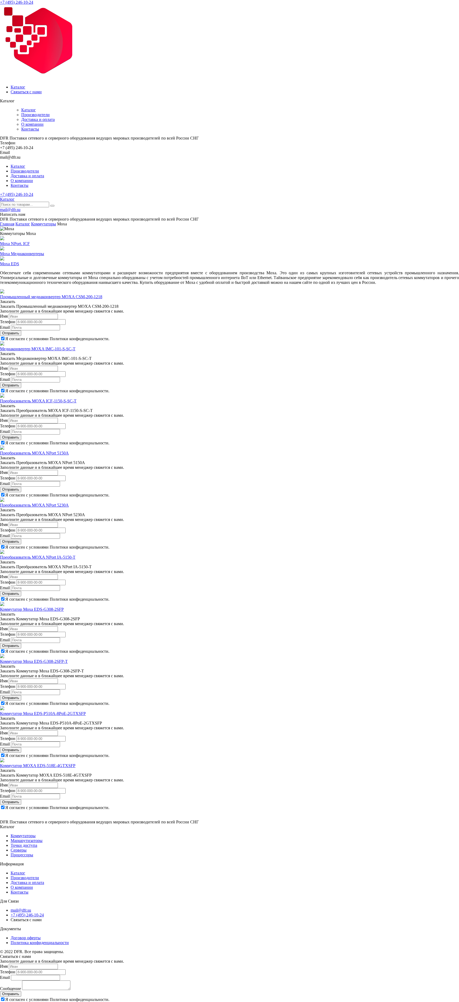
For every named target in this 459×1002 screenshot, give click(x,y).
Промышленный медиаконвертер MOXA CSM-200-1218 (51, 296)
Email (5, 327)
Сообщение (10, 988)
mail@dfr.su (10, 209)
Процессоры (22, 855)
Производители (35, 114)
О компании (32, 124)
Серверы (19, 850)
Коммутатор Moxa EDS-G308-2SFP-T (34, 661)
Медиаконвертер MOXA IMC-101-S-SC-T (37, 349)
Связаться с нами (26, 92)
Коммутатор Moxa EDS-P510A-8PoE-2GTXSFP (43, 713)
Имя (4, 316)
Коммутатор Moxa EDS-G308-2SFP (32, 609)
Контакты (30, 129)
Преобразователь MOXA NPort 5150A (34, 453)
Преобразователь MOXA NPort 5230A (34, 505)
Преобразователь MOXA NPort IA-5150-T (37, 557)
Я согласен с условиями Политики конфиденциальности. (57, 338)
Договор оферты (26, 938)
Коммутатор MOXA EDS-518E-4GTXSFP (37, 765)
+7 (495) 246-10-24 (16, 2)
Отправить (10, 333)
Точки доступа (24, 845)
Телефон (7, 321)
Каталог (18, 87)
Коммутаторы (23, 835)
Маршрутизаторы (26, 840)
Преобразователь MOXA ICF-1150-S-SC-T (38, 401)
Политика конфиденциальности (40, 942)
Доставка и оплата (38, 119)
